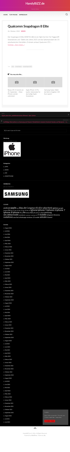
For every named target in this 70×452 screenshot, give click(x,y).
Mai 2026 (7, 237)
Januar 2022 (8, 400)
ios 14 (24, 210)
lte (24, 212)
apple (13, 208)
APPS (6, 166)
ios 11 (13, 210)
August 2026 (8, 228)
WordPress (34, 435)
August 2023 (8, 340)
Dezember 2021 (9, 403)
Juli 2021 (7, 419)
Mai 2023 (7, 350)
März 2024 (8, 318)
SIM (6, 173)
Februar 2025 (8, 284)
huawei (5, 210)
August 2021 (8, 415)
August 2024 (8, 303)
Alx (44, 435)
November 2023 (9, 331)
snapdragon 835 (27, 66)
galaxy (55, 208)
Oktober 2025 (8, 259)
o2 (31, 212)
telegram (50, 215)
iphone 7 (60, 210)
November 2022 (9, 369)
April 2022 (7, 390)
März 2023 (8, 356)
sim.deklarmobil (10, 215)
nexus (28, 212)
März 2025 (8, 281)
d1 (36, 208)
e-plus (44, 208)
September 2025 (9, 262)
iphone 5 (42, 210)
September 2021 (9, 412)
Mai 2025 (7, 275)
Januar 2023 (8, 362)
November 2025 (9, 256)
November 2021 (9, 406)
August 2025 (8, 265)
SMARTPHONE (9, 176)
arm (13, 66)
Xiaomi (49, 217)
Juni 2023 (7, 347)
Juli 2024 (7, 306)
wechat (16, 217)
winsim (43, 217)
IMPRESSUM (23, 14)
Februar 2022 (8, 397)
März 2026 (8, 243)
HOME (5, 14)
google (61, 208)
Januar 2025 (8, 287)
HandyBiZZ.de (35, 3)
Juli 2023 (7, 343)
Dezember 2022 (9, 365)
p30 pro (38, 212)
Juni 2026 (7, 234)
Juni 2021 (7, 422)
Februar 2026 (8, 246)
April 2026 (7, 240)
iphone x (17, 212)
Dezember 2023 (9, 328)
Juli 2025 (7, 268)
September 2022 (9, 375)
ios (9, 210)
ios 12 (16, 210)
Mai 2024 (7, 312)
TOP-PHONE (13, 14)
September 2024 (9, 300)
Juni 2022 (7, 384)
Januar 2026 (8, 250)
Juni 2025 (7, 272)
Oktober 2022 (8, 372)
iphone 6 (51, 210)
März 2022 (8, 394)
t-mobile (42, 215)
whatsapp (22, 217)
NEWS (23, 31)
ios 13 (20, 210)
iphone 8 (7, 212)
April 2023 (7, 353)
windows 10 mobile (33, 217)
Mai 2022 (7, 387)
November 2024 (9, 293)
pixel (42, 212)
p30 (34, 212)
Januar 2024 (8, 325)
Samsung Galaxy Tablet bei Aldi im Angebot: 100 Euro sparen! (52, 92)
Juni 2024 (7, 309)
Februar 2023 (8, 359)
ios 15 (28, 210)
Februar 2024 (8, 322)
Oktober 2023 (8, 334)
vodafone (8, 217)
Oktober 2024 (8, 297)
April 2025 (7, 278)
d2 (39, 208)
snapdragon (18, 66)
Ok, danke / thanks (49, 421)
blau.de (22, 208)
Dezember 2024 (9, 290)
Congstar (31, 208)
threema (57, 215)
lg (22, 212)
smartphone (22, 215)
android (6, 208)
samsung (48, 213)
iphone (34, 210)
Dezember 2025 (9, 253)
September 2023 (9, 337)
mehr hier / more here (55, 417)
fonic (50, 208)
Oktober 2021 (8, 409)
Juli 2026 (7, 231)
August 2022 (8, 378)
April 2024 (7, 315)
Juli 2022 (7, 381)
